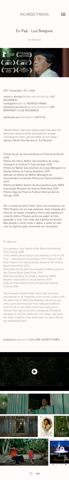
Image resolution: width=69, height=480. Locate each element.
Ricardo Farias (34, 14)
